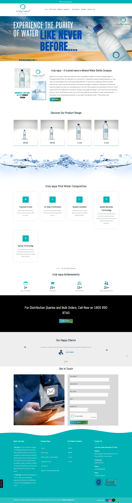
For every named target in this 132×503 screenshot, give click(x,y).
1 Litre (70, 457)
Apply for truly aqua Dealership (50, 471)
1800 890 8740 (99, 463)
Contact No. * (74, 384)
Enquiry (83, 9)
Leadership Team (46, 462)
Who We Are (44, 453)
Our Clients (76, 9)
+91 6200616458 (100, 469)
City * (71, 399)
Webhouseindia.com (68, 500)
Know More (55, 99)
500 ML (70, 453)
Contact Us (91, 9)
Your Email (73, 391)
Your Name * (73, 376)
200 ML (70, 448)
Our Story (52, 9)
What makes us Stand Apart (49, 457)
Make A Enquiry (66, 321)
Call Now (1, 484)
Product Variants (63, 9)
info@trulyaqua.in (100, 475)
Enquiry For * (73, 406)
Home (46, 9)
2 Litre (70, 462)
